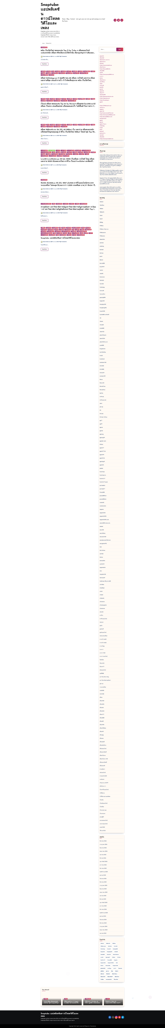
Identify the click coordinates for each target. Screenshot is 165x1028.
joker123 (102, 56)
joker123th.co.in (76, 227)
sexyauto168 (103, 536)
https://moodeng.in (104, 100)
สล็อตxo (102, 738)
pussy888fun (103, 495)
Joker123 (69, 227)
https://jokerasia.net (105, 98)
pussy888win (103, 499)
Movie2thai (50, 229)
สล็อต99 (93, 71)
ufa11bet (102, 584)
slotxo (101, 78)
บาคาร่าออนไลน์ (71, 150)
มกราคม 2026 (103, 865)
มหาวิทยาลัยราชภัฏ (86, 150)
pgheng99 (102, 437)
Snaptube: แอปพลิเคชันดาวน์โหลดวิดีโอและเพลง (60, 238)
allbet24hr (102, 239)
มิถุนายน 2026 (103, 847)
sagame (102, 109)
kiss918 (101, 87)
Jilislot (63, 227)
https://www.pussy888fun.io (107, 74)
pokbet (101, 468)
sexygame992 (103, 543)
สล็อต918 (80, 71)
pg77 (101, 420)
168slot (101, 201)
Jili (59, 227)
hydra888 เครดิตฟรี (104, 314)
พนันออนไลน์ (78, 150)
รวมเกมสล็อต (103, 687)
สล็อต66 (102, 63)
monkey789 (103, 376)
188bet (101, 208)
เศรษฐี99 (102, 817)
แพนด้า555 (60, 155)
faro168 (102, 135)
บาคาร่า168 (63, 150)
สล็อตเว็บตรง (76, 73)
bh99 (101, 256)
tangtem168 (103, 574)
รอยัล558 (102, 690)
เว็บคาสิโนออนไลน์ (104, 789)
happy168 (102, 301)
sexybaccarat (103, 118)
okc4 (101, 403)
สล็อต (53, 71)
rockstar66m (103, 506)
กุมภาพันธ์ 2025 (103, 902)
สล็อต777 (69, 71)
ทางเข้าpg (102, 646)
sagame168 (102, 512)
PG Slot (77, 229)
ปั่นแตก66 (102, 663)
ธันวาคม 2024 (103, 909)
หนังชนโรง (102, 107)
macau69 (102, 372)
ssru (101, 570)
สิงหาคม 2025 (103, 882)
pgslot (101, 102)
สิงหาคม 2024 (103, 923)
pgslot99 (102, 454)
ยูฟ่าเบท (101, 683)
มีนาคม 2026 (103, 858)
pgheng (102, 434)
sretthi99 (102, 564)
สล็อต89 (102, 721)
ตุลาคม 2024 (103, 916)
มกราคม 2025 (103, 906)
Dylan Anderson (46, 56)
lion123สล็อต (103, 352)
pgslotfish (102, 458)
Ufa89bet (102, 588)
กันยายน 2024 (103, 919)
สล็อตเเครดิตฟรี (44, 75)
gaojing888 (102, 297)
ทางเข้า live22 (44, 150)
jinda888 (102, 328)
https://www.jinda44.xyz (106, 65)
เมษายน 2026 (103, 854)
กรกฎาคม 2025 (103, 885)
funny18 (102, 85)
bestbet (102, 249)
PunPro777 (57, 231)
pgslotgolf (102, 461)
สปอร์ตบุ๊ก (102, 694)
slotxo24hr (102, 560)
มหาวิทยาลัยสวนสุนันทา (46, 152)
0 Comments (64, 56)
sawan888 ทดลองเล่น (105, 523)
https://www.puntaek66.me (106, 138)
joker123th (102, 338)
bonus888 (102, 263)
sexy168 (102, 529)
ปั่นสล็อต (48, 71)
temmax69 (102, 577)
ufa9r (101, 591)
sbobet (101, 526)
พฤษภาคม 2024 (103, 929)
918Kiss (43, 227)
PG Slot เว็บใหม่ (103, 417)
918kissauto (103, 232)
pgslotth (102, 465)
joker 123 (102, 111)
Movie (83, 227)
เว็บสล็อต (102, 806)
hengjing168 (103, 304)
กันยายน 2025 (103, 878)
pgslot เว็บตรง (103, 124)
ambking (102, 246)
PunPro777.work (66, 231)
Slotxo (65, 233)
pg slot (101, 89)
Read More (44, 64)
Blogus (86, 1026)
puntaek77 (102, 488)
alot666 (102, 242)
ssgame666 (103, 567)
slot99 (101, 72)
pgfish (101, 430)
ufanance (102, 601)
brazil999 (102, 266)
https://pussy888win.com (106, 116)
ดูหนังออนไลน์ (103, 632)
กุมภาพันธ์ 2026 (103, 861)
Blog (68, 19)
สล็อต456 (63, 71)
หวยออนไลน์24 (103, 776)
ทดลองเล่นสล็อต (103, 635)
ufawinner (102, 608)
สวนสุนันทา (75, 154)
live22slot (102, 359)
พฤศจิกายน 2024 (104, 912)
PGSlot (82, 229)
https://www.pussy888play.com (107, 114)
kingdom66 (102, 348)
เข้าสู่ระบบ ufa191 (104, 782)
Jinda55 (102, 324)
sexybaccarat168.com (46, 233)
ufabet (101, 594)
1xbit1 (101, 218)
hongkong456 (103, 307)
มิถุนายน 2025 (103, 888)
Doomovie (48, 227)
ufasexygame (103, 605)
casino (101, 270)
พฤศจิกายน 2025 (104, 871)
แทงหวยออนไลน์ (52, 155)
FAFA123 (102, 280)
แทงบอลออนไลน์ (104, 820)
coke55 (101, 273)
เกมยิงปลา (82, 154)
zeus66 (101, 611)
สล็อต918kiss (87, 71)
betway (101, 253)
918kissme (102, 236)
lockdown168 (103, 362)
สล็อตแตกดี (51, 75)
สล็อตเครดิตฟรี (69, 73)
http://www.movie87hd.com (106, 113)
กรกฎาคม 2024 (103, 926)
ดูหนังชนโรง (102, 133)
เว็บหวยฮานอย (103, 810)
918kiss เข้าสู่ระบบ (104, 229)
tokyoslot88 (103, 94)
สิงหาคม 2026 (103, 841)
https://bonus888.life (105, 69)
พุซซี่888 (102, 673)
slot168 (101, 553)
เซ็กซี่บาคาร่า (103, 786)
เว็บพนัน (86, 154)
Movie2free (44, 229)
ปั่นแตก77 (102, 666)
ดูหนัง (81, 233)
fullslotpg (102, 125)
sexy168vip (102, 533)
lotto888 (102, 369)
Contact (72, 19)
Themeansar (93, 1026)
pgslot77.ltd (88, 229)
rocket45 (102, 502)
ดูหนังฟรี (86, 233)
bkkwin (101, 259)
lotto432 (102, 365)
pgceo (101, 427)
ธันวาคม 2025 (103, 868)
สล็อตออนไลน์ (44, 47)
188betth (102, 212)
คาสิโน (69, 233)
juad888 (102, 345)
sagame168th (103, 516)
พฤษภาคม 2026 (103, 851)
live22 (101, 127)
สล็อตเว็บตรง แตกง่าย (104, 59)
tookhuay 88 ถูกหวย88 (105, 581)
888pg (101, 222)
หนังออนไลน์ (103, 772)
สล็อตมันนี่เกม (54, 73)
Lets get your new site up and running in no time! (90, 19)
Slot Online (59, 233)
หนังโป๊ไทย (102, 81)
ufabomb (102, 598)
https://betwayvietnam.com (106, 96)
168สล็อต (43, 71)
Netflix (56, 229)
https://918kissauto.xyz (105, 105)
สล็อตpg (43, 73)
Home (64, 19)
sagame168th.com (81, 231)
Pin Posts (65, 21)
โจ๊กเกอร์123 (66, 155)
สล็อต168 (58, 71)
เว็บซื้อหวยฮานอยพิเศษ (105, 796)
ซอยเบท (101, 622)
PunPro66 (43, 231)
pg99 (101, 424)
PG (73, 229)
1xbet (101, 83)
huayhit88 (102, 311)
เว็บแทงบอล (102, 813)
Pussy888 (73, 231)
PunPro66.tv (51, 231)
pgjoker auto (103, 441)
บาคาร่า (58, 150)
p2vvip (101, 406)
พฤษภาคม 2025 (103, 892)
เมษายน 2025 (103, 895)
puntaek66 (102, 485)
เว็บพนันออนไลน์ (44, 155)
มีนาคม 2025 (103, 899)
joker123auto (103, 335)
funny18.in (55, 227)
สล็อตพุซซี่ (48, 73)
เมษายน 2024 (103, 933)
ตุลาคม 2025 (103, 875)
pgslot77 (102, 447)
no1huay (61, 229)
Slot (54, 233)
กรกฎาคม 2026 (103, 844)
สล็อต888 (74, 71)
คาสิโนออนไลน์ (76, 233)
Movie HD (88, 227)
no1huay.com (68, 229)
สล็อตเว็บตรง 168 (84, 73)
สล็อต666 (102, 711)
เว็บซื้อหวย (102, 793)
